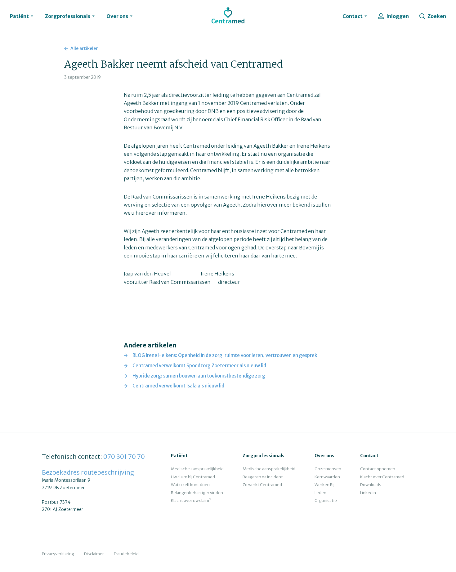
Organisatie (326, 500)
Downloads (370, 484)
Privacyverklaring (58, 553)
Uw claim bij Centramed (193, 477)
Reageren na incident (263, 477)
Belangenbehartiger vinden (197, 492)
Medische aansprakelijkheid (197, 468)
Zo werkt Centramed (262, 484)
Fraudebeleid (126, 553)
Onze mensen (328, 468)
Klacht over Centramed (382, 477)
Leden (320, 492)
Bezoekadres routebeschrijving (88, 472)
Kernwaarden (327, 477)
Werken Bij (324, 484)
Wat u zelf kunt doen (190, 484)
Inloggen (397, 16)
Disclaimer (94, 553)
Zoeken (436, 16)
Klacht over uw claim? (191, 500)
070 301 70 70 (124, 456)
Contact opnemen (377, 468)
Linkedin (368, 492)
